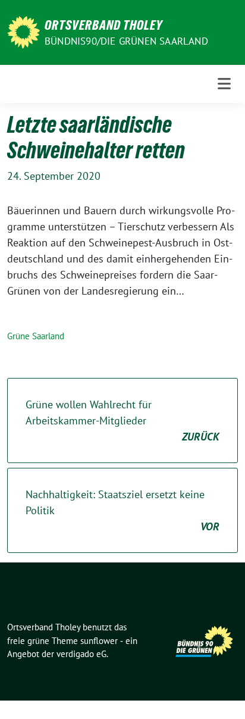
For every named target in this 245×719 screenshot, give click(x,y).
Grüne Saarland (35, 336)
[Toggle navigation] (224, 83)
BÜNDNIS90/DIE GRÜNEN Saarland (126, 41)
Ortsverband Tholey (103, 25)
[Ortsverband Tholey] (23, 31)
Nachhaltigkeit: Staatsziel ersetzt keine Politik (122, 510)
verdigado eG (81, 653)
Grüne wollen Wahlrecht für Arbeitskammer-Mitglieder (122, 420)
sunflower (99, 640)
